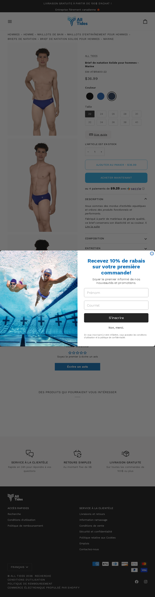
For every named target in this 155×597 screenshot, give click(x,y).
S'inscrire (116, 318)
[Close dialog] (151, 253)
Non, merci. (116, 327)
